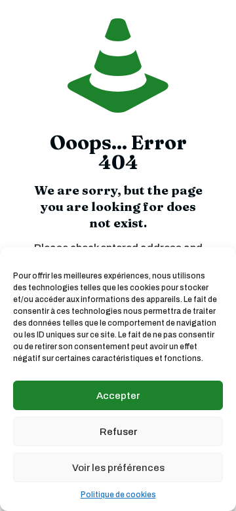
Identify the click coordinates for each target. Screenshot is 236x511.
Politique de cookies (118, 494)
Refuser (118, 431)
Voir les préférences (118, 468)
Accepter (118, 395)
